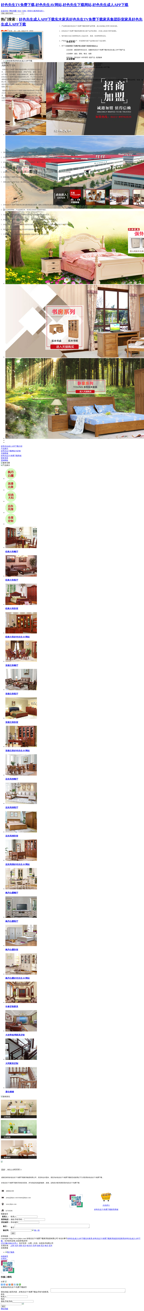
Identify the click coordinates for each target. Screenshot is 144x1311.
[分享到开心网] (12, 1284)
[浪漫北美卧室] (21, 718)
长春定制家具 (11, 1006)
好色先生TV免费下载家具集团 (93, 19)
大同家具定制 (11, 1063)
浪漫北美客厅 (11, 694)
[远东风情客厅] (21, 803)
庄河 (50, 1245)
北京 (24, 1245)
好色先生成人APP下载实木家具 (44, 19)
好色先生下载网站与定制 (11, 451)
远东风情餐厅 (11, 779)
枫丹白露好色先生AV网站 (17, 978)
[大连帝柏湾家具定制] (21, 1031)
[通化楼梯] (21, 1088)
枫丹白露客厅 (11, 921)
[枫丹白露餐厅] (21, 889)
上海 (12, 1245)
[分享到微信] (20, 1284)
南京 (46, 1245)
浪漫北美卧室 (11, 722)
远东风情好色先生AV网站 (17, 864)
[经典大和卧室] (21, 604)
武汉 (42, 1245)
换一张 (37, 1230)
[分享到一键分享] (4, 1284)
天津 (34, 1245)
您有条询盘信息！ (36, 11)
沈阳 (20, 1245)
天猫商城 (4, 453)
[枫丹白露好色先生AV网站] (21, 974)
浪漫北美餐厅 (11, 665)
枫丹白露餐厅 (11, 893)
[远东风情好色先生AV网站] (21, 860)
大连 (16, 1245)
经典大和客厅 (11, 580)
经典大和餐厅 (11, 551)
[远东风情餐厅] (21, 775)
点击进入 (106, 1205)
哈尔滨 (29, 1245)
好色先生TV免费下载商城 (11, 456)
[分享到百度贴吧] (15, 1284)
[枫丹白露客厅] (21, 917)
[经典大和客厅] (21, 576)
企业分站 (4, 11)
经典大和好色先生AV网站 (17, 637)
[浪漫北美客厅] (21, 690)
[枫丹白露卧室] (21, 945)
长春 (38, 1245)
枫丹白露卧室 (11, 949)
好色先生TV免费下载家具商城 (106, 1209)
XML (24, 11)
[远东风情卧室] (21, 832)
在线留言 (4, 1256)
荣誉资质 (4, 458)
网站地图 (13, 11)
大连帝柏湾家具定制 (15, 1035)
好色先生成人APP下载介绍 (11, 446)
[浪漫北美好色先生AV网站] (21, 746)
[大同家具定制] (21, 1059)
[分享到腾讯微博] (10, 1284)
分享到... (4, 1259)
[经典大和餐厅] (21, 547)
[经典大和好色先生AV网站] (21, 633)
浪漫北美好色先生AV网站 (17, 750)
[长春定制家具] (21, 1002)
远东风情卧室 (11, 836)
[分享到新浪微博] (7, 1284)
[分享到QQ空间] (17, 1284)
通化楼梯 (9, 1092)
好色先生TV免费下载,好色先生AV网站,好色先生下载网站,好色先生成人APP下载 (64, 5)
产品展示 (4, 448)
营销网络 (4, 460)
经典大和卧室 (11, 608)
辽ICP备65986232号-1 (9, 1243)
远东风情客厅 (11, 807)
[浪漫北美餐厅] (21, 661)
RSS (19, 11)
